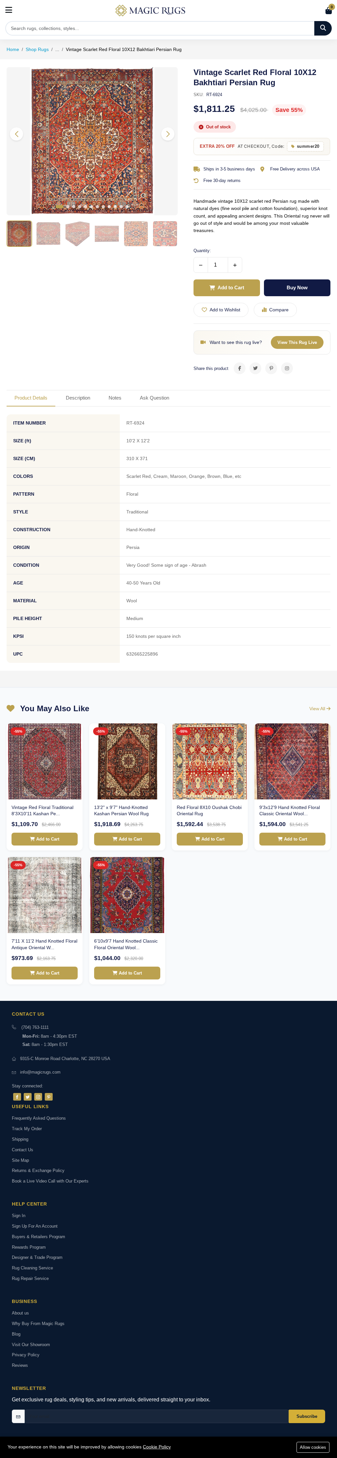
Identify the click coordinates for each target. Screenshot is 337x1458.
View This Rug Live (297, 342)
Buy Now (297, 287)
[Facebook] (17, 1097)
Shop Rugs (37, 49)
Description (78, 398)
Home (13, 49)
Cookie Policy (157, 1446)
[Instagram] (38, 1097)
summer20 (308, 146)
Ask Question (154, 398)
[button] (167, 134)
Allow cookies (313, 1447)
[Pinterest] (49, 1097)
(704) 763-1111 (35, 1027)
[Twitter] (28, 1097)
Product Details (30, 398)
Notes (115, 398)
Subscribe (307, 1416)
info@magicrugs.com (40, 1072)
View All (317, 708)
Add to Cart (231, 287)
